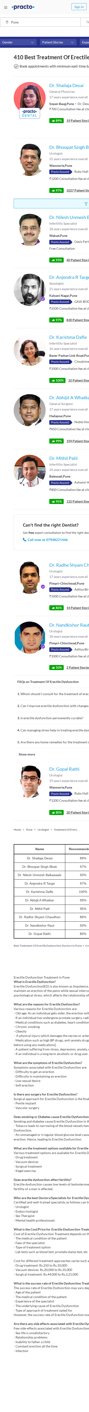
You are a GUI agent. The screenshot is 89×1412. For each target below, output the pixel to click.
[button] (18, 42)
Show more (27, 754)
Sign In (79, 7)
